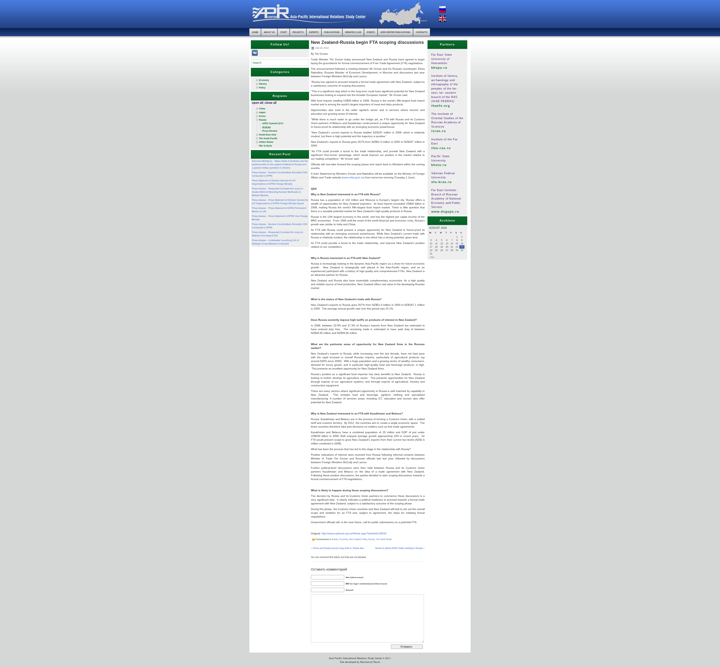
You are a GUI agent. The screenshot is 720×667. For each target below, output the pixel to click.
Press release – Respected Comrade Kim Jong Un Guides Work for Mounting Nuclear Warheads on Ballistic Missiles (277, 192)
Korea (262, 116)
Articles (266, 127)
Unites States (266, 142)
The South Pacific (268, 138)
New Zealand (355, 539)
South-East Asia (267, 134)
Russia (262, 119)
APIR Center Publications (395, 32)
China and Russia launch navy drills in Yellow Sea (338, 548)
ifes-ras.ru (441, 148)
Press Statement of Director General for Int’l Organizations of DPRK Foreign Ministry (274, 182)
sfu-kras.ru (441, 182)
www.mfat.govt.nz (353, 177)
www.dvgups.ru (445, 211)
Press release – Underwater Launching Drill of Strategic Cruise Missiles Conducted (275, 242)
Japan (262, 112)
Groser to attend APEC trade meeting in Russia (399, 548)
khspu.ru (439, 68)
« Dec (431, 257)
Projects (298, 32)
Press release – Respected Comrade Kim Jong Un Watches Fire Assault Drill (277, 233)
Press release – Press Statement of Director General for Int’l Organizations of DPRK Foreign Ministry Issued (280, 201)
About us (269, 32)
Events (371, 32)
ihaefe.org (440, 106)
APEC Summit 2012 (272, 123)
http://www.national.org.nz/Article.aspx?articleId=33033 (354, 533)
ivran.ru (438, 131)
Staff (283, 32)
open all (257, 102)
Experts (314, 32)
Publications (332, 32)
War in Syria (265, 145)
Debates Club (353, 32)
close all (270, 102)
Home (255, 32)
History (263, 83)
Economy (264, 80)
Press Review (269, 130)
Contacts (421, 32)
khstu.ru (439, 165)
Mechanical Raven (370, 662)
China (262, 108)
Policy (262, 87)
